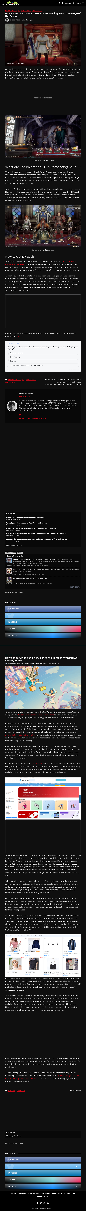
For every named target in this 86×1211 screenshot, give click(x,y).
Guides (57, 379)
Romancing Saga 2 (75, 382)
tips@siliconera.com (47, 1208)
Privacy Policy (43, 1196)
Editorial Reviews (16, 353)
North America (62, 382)
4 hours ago (44, 565)
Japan (79, 379)
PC (19, 10)
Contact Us (57, 1194)
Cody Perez (16, 20)
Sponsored (17, 655)
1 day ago (48, 583)
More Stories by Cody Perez (32, 419)
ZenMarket (37, 764)
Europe (51, 379)
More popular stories (14, 545)
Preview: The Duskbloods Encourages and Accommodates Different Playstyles (36, 539)
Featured (8, 655)
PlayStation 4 (26, 10)
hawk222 (16, 569)
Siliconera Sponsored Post (36, 663)
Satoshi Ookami (19, 578)
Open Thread (23, 1194)
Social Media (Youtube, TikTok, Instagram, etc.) (27, 365)
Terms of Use (69, 1194)
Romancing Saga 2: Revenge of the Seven (59, 384)
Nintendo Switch (11, 10)
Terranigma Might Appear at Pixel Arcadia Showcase (26, 523)
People (8, 552)
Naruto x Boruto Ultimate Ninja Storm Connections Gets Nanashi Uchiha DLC (36, 534)
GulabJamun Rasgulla (21, 559)
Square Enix (77, 384)
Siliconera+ (35, 1194)
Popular (19, 552)
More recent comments (14, 592)
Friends (13, 361)
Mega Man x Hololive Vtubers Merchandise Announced (23, 565)
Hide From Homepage (68, 379)
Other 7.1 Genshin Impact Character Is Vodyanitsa (25, 518)
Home (13, 1194)
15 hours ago (40, 574)
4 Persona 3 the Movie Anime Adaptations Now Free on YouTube (31, 528)
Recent (13, 552)
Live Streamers (15, 357)
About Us (46, 1194)
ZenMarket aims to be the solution (20, 735)
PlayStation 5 (37, 10)
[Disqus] (43, 449)
